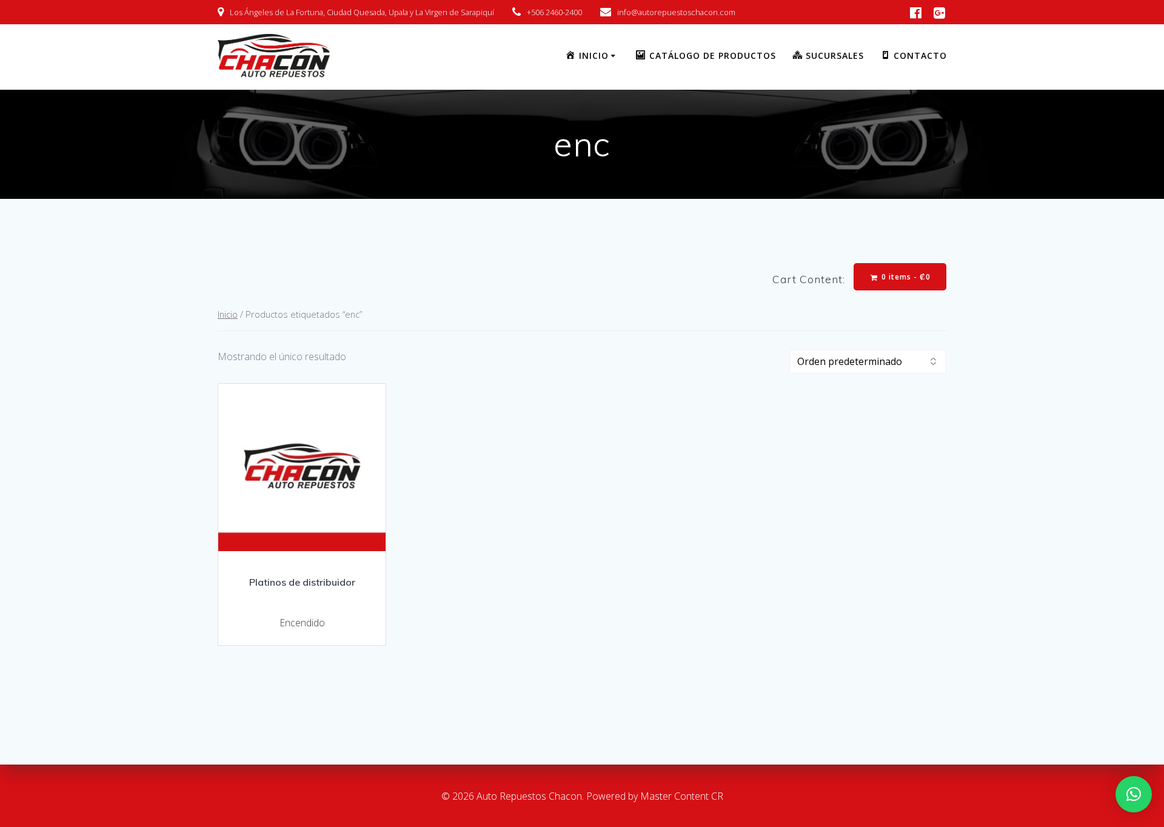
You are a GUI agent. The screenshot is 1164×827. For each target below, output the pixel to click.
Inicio (228, 314)
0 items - (905, 277)
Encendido (302, 622)
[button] (1134, 794)
